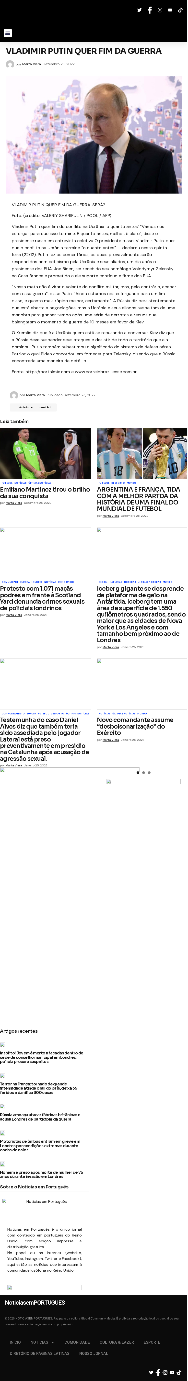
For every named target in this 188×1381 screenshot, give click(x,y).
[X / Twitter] (140, 10)
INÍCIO (15, 1342)
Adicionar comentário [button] (35, 407)
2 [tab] (143, 772)
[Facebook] (150, 10)
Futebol (7, 483)
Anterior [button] (13, 1288)
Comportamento (13, 714)
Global (103, 582)
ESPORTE (152, 1342)
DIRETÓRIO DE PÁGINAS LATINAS (40, 1353)
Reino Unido (66, 582)
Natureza (116, 582)
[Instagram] (160, 10)
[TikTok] (181, 10)
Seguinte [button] (75, 1288)
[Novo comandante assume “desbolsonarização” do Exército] (142, 684)
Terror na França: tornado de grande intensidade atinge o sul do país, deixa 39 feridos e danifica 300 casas (38, 1088)
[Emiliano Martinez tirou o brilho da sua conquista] (45, 453)
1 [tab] (138, 772)
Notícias (20, 483)
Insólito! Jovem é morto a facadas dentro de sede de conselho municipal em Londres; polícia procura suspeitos (41, 1057)
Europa (25, 582)
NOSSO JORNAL (93, 1353)
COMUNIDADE (77, 1342)
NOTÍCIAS (39, 1342)
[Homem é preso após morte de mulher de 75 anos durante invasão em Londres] (4, 1164)
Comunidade (10, 582)
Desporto (118, 483)
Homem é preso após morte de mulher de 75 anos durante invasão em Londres (41, 1174)
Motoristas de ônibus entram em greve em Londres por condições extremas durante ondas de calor (40, 1145)
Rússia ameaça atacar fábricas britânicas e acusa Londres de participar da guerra (40, 1117)
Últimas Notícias (39, 483)
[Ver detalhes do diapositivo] (44, 1290)
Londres (37, 582)
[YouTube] (171, 10)
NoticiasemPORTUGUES (48, 12)
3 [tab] (149, 772)
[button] (8, 33)
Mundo (131, 483)
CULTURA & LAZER (117, 1342)
